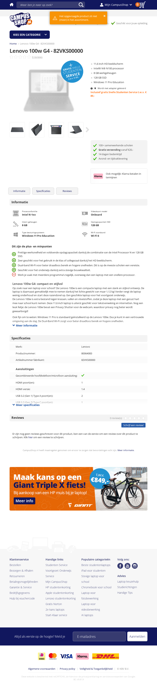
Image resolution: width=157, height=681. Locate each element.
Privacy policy (67, 668)
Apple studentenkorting (60, 593)
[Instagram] (135, 566)
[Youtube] (127, 566)
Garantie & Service (21, 587)
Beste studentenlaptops (95, 565)
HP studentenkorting (58, 587)
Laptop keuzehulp (128, 581)
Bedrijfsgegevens (20, 593)
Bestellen (15, 565)
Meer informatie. (126, 450)
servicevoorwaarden (113, 676)
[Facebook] (120, 566)
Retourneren (17, 576)
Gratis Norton (54, 604)
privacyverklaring (90, 676)
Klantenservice (19, 559)
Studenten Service (57, 565)
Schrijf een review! (133, 425)
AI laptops (87, 615)
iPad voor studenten (93, 570)
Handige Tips (125, 592)
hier (30, 437)
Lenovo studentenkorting (61, 598)
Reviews (67, 191)
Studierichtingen (127, 587)
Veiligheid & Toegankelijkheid (96, 668)
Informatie (19, 191)
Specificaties (43, 191)
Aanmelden (137, 636)
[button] (115, 5)
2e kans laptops (55, 609)
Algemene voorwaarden (41, 668)
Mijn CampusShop (56, 581)
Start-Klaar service (56, 615)
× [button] (104, 15)
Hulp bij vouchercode (22, 598)
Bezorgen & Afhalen (21, 570)
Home (13, 43)
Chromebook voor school (96, 587)
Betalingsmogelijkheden (24, 581)
